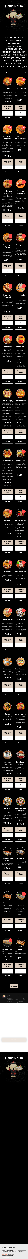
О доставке (10, 996)
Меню (8, 995)
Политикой (4, 1254)
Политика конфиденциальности (13, 999)
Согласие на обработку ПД (21, 995)
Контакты (9, 1001)
